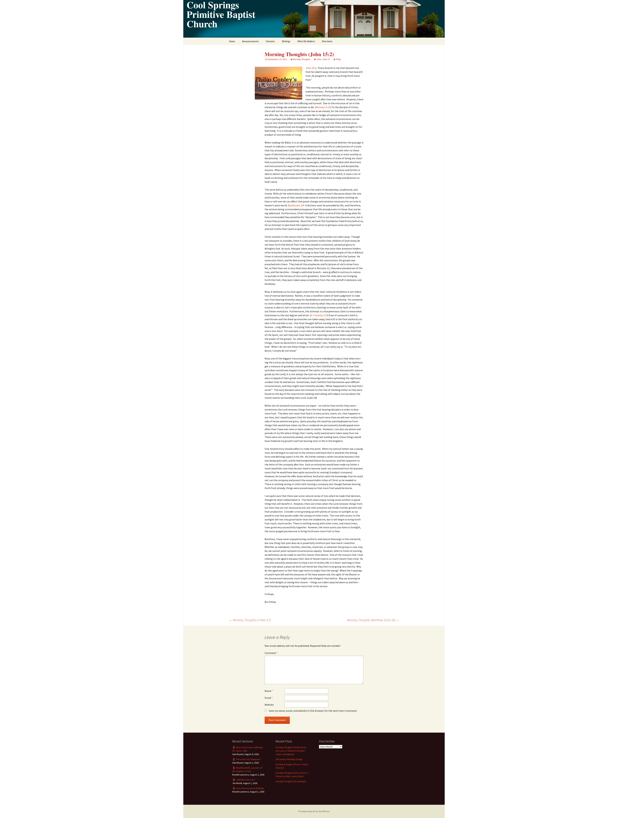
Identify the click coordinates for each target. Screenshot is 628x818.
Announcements (250, 41)
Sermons (270, 41)
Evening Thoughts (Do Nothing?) (291, 781)
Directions (327, 41)
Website (269, 704)
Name (269, 691)
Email (269, 697)
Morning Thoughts (301, 59)
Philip (338, 59)
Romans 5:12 (323, 107)
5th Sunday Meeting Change (289, 759)
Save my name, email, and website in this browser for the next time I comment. (313, 710)
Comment (271, 653)
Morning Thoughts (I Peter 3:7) (250, 620)
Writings (286, 41)
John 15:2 (310, 68)
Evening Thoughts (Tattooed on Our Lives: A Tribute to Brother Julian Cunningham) (291, 751)
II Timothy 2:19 (319, 315)
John (318, 59)
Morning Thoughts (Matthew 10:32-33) (373, 620)
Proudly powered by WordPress (314, 811)
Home (232, 41)
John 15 (326, 59)
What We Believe (306, 41)
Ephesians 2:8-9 (297, 205)
